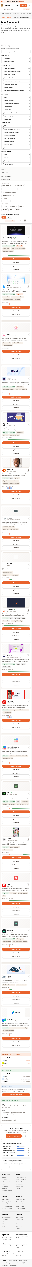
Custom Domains (20, 1208)
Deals (3, 1184)
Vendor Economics (7, 1208)
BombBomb (10, 469)
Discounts (4, 1254)
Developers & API (6, 1217)
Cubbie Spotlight (6, 1202)
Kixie (8, 884)
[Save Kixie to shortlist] (28, 884)
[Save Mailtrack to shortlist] (28, 930)
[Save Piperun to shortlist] (28, 976)
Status (3, 1226)
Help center (19, 1222)
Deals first (19, 221)
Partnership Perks (20, 1199)
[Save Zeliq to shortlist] (28, 793)
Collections (5, 1186)
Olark (8, 424)
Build (6, 13)
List (4, 217)
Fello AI (9, 838)
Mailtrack (10, 930)
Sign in (24, 1136)
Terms (3, 1263)
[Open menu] (29, 5)
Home (3, 17)
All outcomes (6, 39)
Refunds (26, 1263)
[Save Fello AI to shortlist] (28, 839)
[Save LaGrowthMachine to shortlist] (28, 747)
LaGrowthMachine (13, 747)
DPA (22, 1263)
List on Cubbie (5, 1199)
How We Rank (19, 1219)
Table (9, 217)
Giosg (8, 334)
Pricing (18, 1188)
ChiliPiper (10, 609)
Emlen (9, 378)
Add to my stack (16, 259)
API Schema (5, 1219)
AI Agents (4, 1224)
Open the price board (16, 1094)
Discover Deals (20, 1206)
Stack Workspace (20, 1182)
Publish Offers (5, 1204)
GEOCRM (9, 564)
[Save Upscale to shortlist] (28, 518)
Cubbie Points (19, 1186)
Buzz (8, 286)
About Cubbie (19, 1217)
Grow (19, 13)
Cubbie (7, 5)
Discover (4, 1177)
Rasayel (9, 1019)
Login (16, 5)
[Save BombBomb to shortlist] (28, 470)
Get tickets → (22, 1)
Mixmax (9, 655)
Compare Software (7, 1190)
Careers (18, 1228)
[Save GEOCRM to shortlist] (28, 564)
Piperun (9, 976)
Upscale (9, 518)
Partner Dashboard (21, 1204)
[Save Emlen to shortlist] (28, 378)
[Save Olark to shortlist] (28, 424)
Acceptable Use (15, 1263)
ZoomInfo (10, 701)
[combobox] (13, 9)
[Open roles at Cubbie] (2, 1)
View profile (16, 262)
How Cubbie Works (21, 1177)
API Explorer (5, 1222)
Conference (19, 1226)
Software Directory (7, 1182)
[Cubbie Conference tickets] (1, 1)
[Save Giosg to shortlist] (28, 334)
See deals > (5, 1066)
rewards (20, 1254)
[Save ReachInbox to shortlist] (28, 237)
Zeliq (8, 793)
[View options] (25, 221)
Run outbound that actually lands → (12, 36)
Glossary (18, 1224)
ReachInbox (10, 237)
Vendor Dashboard (7, 1206)
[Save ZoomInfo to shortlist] (28, 701)
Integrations (19, 1184)
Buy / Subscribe (16, 266)
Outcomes (4, 1188)
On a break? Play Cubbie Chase (9, 1265)
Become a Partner (20, 1202)
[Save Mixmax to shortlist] (28, 655)
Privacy (8, 1263)
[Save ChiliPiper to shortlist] (28, 610)
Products (4, 1180)
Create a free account (13, 1136)
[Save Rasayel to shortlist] (28, 1019)
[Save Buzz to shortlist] (28, 286)
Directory (9, 17)
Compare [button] (16, 269)
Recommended (10, 221)
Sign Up (23, 5)
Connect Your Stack (21, 1180)
